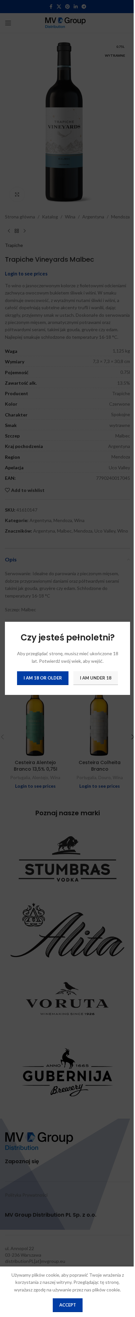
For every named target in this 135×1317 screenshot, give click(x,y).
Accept (67, 1304)
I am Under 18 (95, 678)
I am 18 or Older (43, 678)
